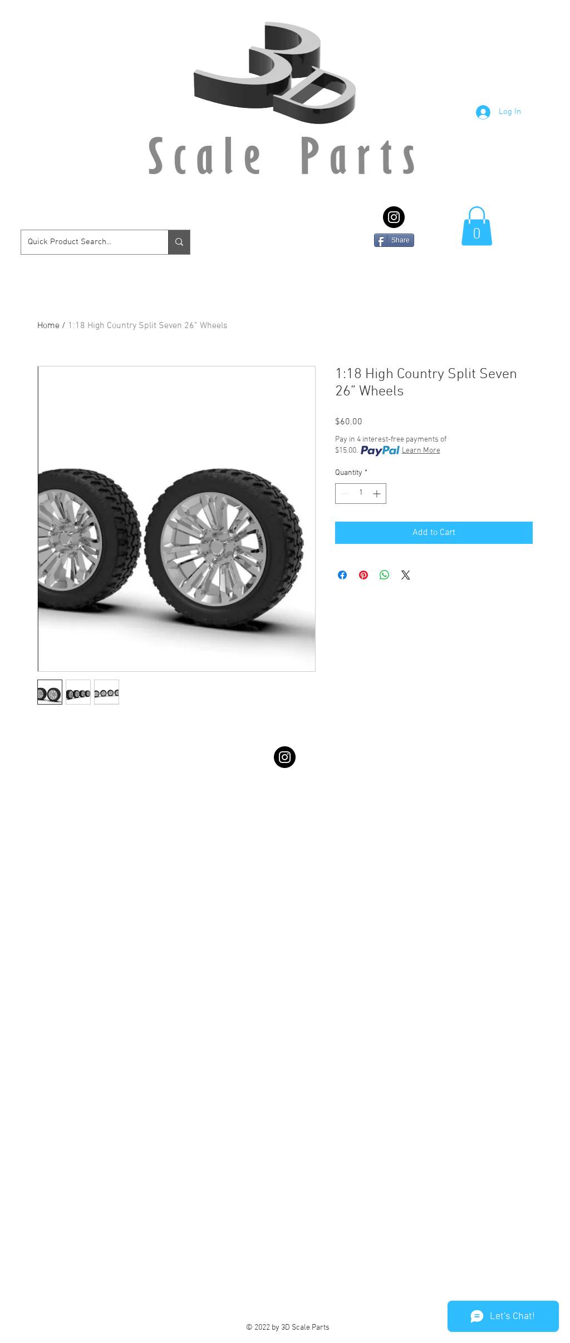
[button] (476, 226)
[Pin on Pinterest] (363, 575)
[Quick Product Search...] (179, 242)
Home (48, 325)
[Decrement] (344, 493)
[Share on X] (405, 575)
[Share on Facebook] (342, 575)
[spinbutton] (361, 493)
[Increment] (378, 493)
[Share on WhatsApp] (384, 575)
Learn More (421, 450)
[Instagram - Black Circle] (394, 217)
